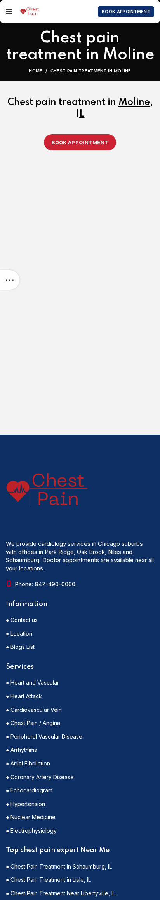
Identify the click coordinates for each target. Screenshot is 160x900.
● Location (19, 633)
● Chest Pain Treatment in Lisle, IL (48, 879)
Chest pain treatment (56, 102)
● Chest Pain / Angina (33, 723)
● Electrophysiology (31, 830)
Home (35, 70)
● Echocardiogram (29, 790)
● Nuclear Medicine (31, 817)
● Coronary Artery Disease (40, 777)
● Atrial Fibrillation (28, 763)
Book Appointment (126, 11)
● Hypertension (25, 803)
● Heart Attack (24, 696)
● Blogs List (20, 646)
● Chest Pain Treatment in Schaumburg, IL (59, 866)
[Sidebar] (9, 280)
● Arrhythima (21, 749)
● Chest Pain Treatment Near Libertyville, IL (60, 893)
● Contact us (22, 620)
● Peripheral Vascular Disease (44, 736)
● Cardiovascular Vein (34, 709)
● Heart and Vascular (32, 682)
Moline (134, 102)
